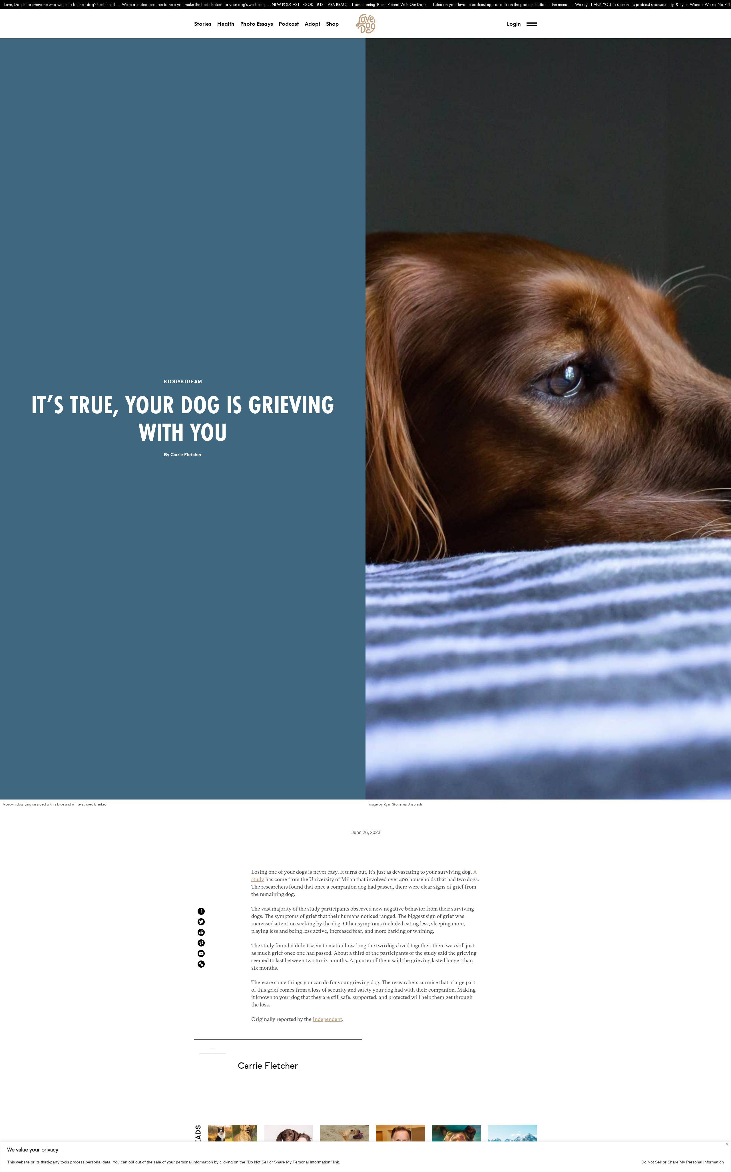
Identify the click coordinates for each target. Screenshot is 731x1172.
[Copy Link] (201, 964)
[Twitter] (201, 921)
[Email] (201, 953)
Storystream (183, 381)
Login (514, 23)
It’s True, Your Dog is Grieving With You (182, 418)
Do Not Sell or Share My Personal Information (682, 1162)
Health (225, 23)
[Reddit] (201, 932)
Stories (202, 23)
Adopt (312, 23)
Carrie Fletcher (186, 455)
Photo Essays (256, 23)
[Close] (727, 1144)
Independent (327, 1019)
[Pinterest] (201, 943)
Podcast (289, 23)
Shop (332, 23)
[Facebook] (201, 911)
